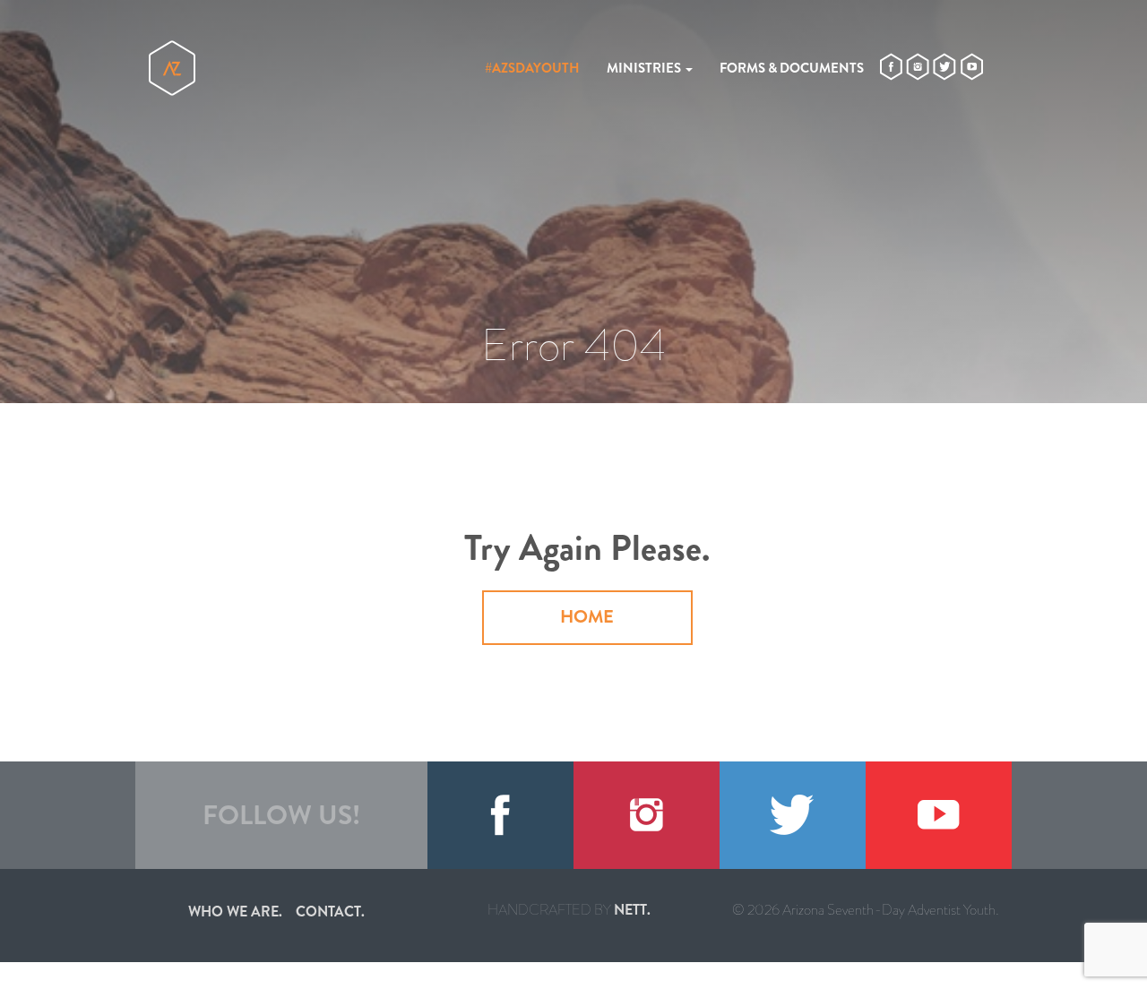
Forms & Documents (792, 68)
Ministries (645, 68)
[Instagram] (647, 815)
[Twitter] (793, 815)
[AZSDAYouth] (172, 68)
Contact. (330, 911)
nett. (632, 909)
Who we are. (235, 911)
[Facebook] (500, 815)
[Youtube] (939, 815)
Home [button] (587, 617)
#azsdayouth (532, 68)
